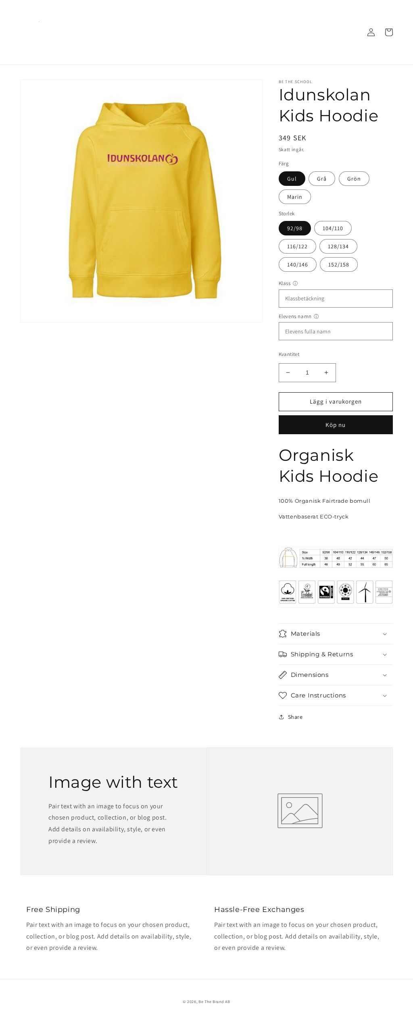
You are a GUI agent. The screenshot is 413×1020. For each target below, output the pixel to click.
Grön (354, 178)
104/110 (333, 228)
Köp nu (335, 425)
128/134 (338, 246)
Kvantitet (289, 354)
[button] (336, 634)
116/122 (297, 246)
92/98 (294, 228)
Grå (322, 178)
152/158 (338, 264)
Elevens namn (295, 316)
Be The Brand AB (214, 1001)
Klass (285, 283)
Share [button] (295, 716)
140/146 (297, 264)
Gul (292, 178)
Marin (294, 196)
